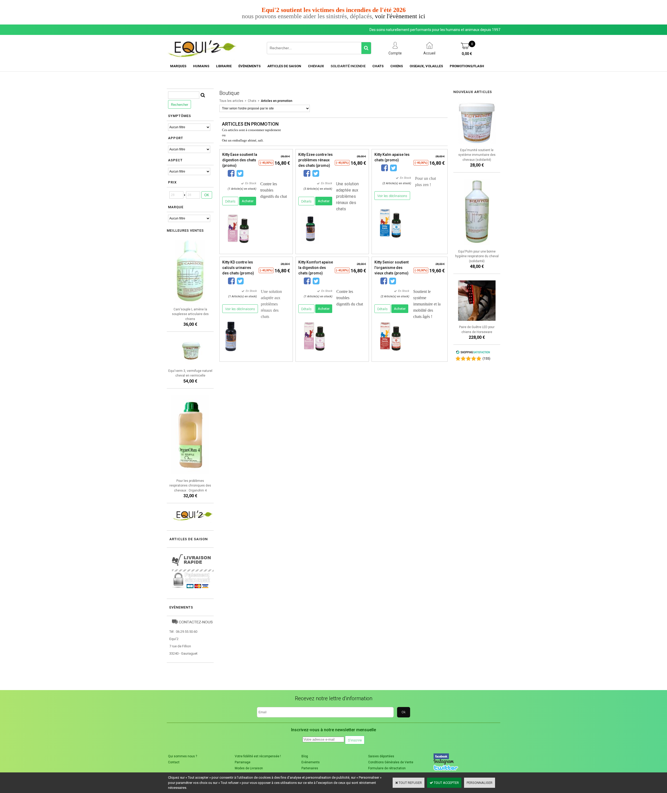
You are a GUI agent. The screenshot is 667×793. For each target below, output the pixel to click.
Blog (304, 756)
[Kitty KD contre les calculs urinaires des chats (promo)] (231, 353)
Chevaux (316, 66)
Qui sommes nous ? (182, 756)
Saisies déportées (381, 756)
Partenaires (309, 768)
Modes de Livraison (249, 768)
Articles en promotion (276, 101)
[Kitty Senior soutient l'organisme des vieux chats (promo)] (390, 353)
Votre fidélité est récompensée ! (258, 756)
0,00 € (467, 54)
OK (206, 195)
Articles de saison (284, 66)
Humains (201, 66)
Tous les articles (231, 101)
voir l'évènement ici (400, 16)
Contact (174, 762)
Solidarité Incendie (348, 66)
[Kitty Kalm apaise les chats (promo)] (390, 240)
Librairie (224, 66)
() (486, 358)
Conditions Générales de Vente (390, 762)
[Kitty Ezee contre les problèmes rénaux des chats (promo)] (310, 246)
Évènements (249, 66)
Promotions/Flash (467, 66)
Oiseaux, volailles (426, 66)
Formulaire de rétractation (387, 768)
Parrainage (242, 762)
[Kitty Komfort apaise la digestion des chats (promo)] (314, 353)
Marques (178, 66)
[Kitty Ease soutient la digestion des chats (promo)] (238, 246)
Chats (378, 66)
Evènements (181, 607)
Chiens (396, 66)
